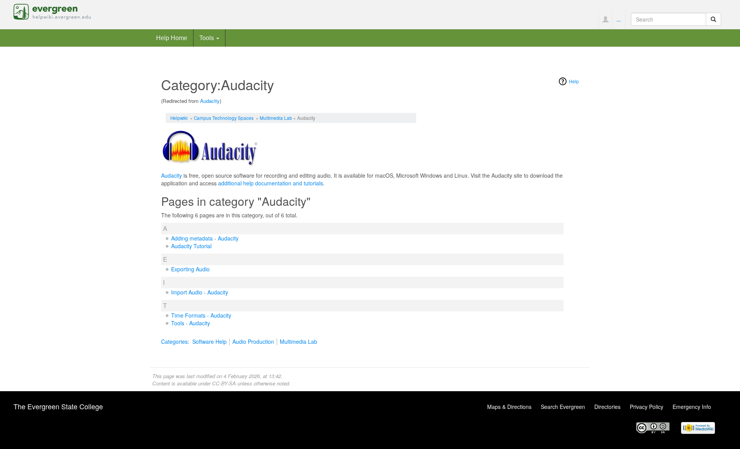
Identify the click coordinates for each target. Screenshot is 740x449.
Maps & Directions (509, 406)
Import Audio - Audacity (199, 292)
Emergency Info (692, 406)
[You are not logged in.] (605, 19)
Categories (174, 341)
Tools (207, 37)
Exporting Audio (190, 269)
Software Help (209, 341)
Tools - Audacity (190, 323)
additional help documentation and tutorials (270, 183)
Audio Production (253, 341)
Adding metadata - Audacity (205, 238)
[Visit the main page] (52, 11)
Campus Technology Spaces (224, 117)
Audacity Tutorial (191, 246)
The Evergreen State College (58, 406)
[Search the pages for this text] (713, 19)
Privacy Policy (646, 406)
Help (574, 81)
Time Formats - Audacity (201, 315)
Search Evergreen (563, 406)
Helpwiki (179, 117)
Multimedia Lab (276, 117)
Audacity (210, 100)
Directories (607, 406)
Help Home (171, 37)
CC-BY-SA (224, 383)
